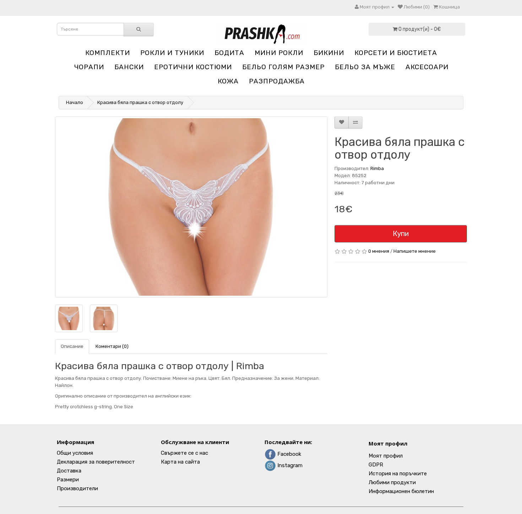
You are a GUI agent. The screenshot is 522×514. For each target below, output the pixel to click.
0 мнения (378, 251)
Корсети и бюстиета (395, 53)
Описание (72, 346)
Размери (68, 479)
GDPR (376, 464)
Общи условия (75, 453)
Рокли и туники (172, 53)
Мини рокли (279, 53)
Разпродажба (277, 81)
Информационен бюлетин (401, 491)
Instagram (289, 465)
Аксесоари (427, 67)
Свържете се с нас (184, 453)
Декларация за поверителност (96, 462)
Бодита (229, 53)
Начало (74, 102)
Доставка (69, 470)
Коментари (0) (112, 346)
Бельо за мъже (365, 67)
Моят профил (388, 443)
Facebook (288, 454)
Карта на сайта (180, 462)
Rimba (377, 168)
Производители (77, 488)
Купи (401, 233)
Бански (129, 67)
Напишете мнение (414, 251)
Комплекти (107, 53)
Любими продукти (392, 482)
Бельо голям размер (283, 67)
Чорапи (89, 67)
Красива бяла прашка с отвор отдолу (140, 102)
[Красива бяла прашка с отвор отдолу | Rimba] (191, 206)
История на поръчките (398, 473)
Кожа (228, 81)
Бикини (329, 53)
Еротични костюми (193, 67)
